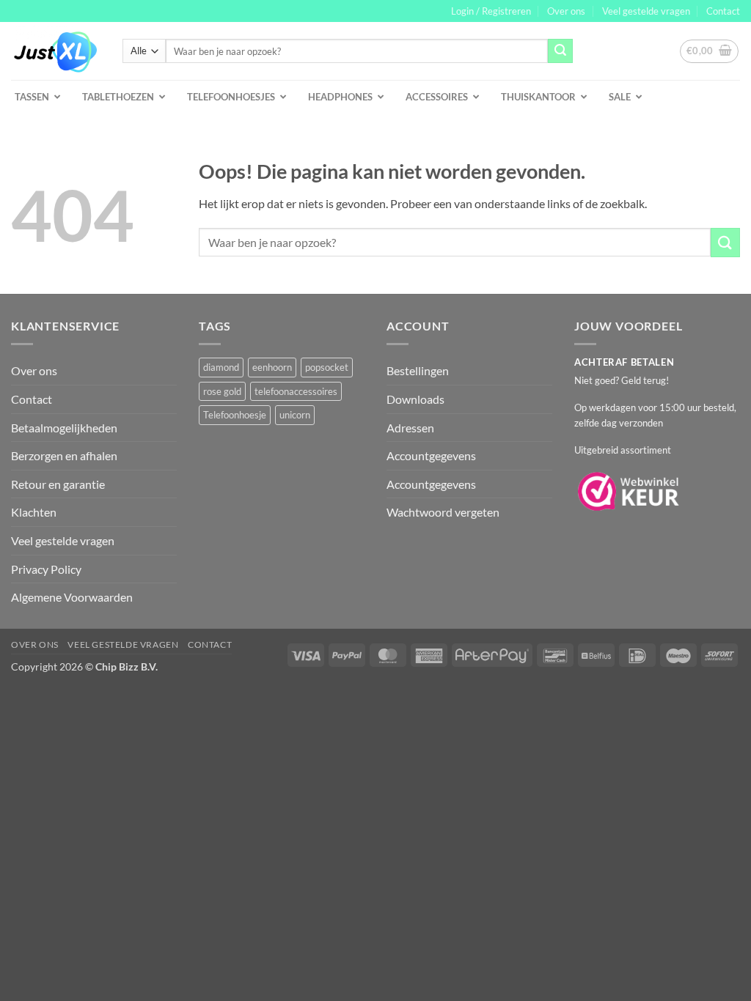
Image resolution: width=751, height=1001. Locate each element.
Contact (723, 11)
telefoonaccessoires (295, 391)
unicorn (294, 415)
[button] (491, 11)
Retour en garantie (58, 484)
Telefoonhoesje (234, 415)
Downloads (415, 399)
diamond (221, 367)
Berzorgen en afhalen (64, 455)
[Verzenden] (560, 51)
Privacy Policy (46, 569)
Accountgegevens (431, 455)
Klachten (33, 512)
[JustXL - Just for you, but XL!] (55, 51)
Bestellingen (418, 370)
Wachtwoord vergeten (443, 512)
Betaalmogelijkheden (64, 428)
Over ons (566, 11)
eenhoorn (272, 367)
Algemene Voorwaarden (72, 597)
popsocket (326, 367)
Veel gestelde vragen (646, 11)
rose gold (222, 391)
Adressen (410, 428)
